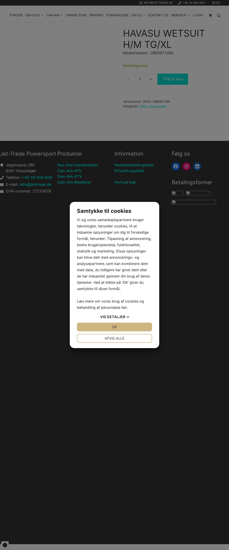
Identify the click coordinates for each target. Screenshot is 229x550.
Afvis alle (115, 338)
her (124, 307)
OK (114, 327)
